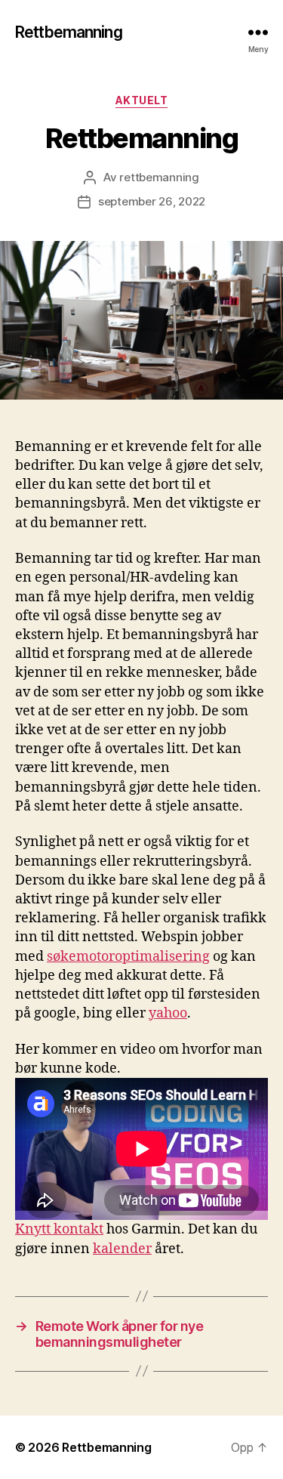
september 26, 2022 (151, 201)
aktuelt (141, 100)
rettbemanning (159, 177)
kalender (122, 1249)
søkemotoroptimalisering (128, 956)
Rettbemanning (68, 32)
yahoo (168, 1013)
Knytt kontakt (59, 1229)
